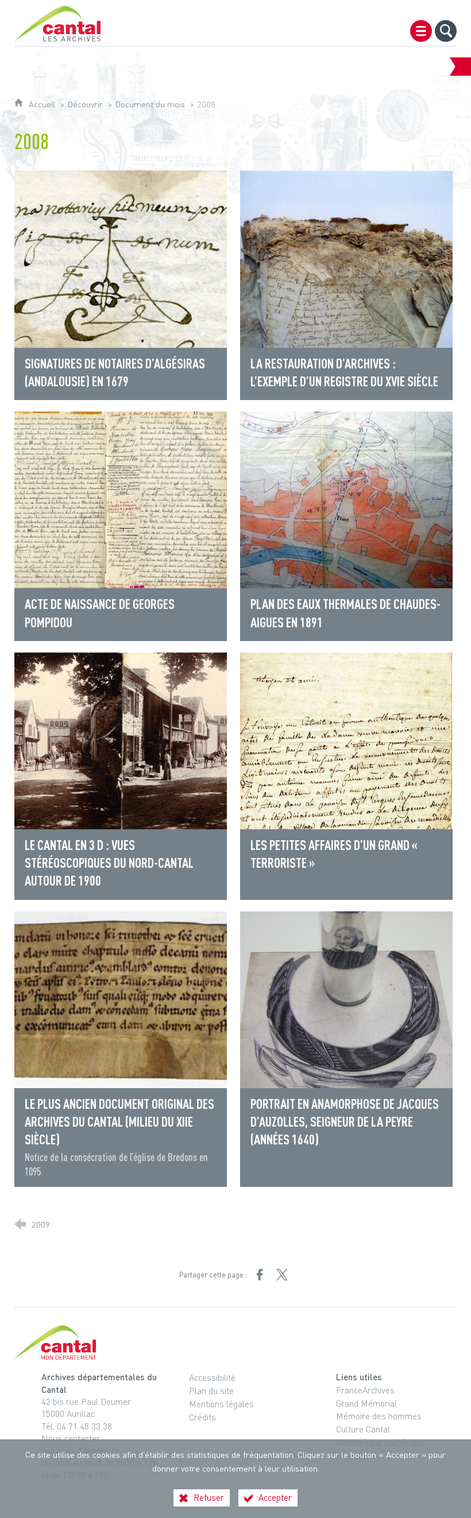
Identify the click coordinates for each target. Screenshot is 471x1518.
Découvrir (85, 104)
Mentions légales (221, 1404)
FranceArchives (365, 1390)
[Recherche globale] (446, 31)
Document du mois (150, 104)
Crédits (202, 1417)
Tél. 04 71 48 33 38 (76, 1426)
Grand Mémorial (366, 1403)
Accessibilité (212, 1377)
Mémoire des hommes (379, 1416)
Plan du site (211, 1390)
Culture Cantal (363, 1429)
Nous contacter (70, 1438)
